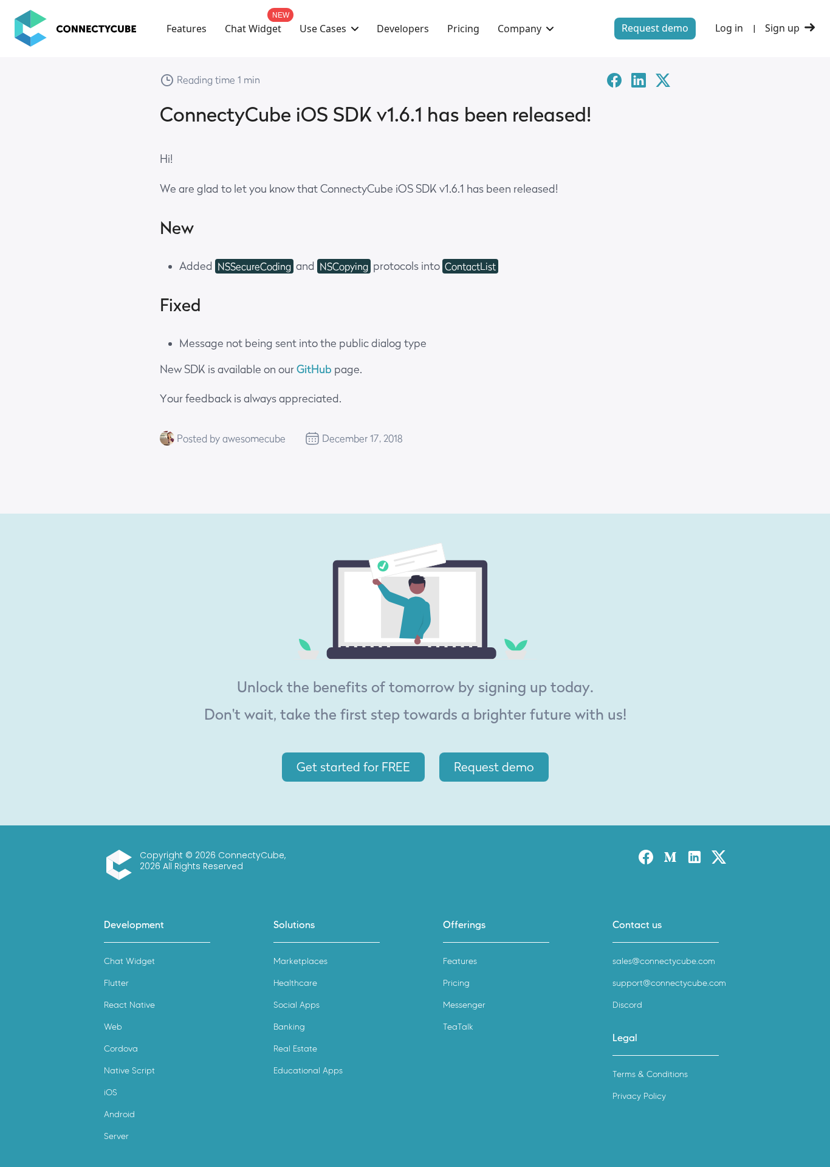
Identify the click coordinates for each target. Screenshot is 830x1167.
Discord (627, 1005)
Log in (729, 28)
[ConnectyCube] (122, 865)
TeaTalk (458, 1027)
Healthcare (295, 983)
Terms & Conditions (650, 1074)
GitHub (314, 369)
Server (116, 1136)
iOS (110, 1092)
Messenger (464, 1005)
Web (113, 1027)
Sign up (782, 28)
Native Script (129, 1070)
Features (186, 28)
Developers (403, 28)
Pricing (463, 28)
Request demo (655, 28)
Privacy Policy (639, 1096)
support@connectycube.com (669, 983)
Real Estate (295, 1049)
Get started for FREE (353, 767)
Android (119, 1114)
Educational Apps (308, 1070)
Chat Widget (253, 28)
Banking (289, 1027)
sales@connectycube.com (663, 961)
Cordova (121, 1049)
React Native (129, 1005)
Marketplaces (300, 961)
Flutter (116, 983)
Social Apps (296, 1005)
